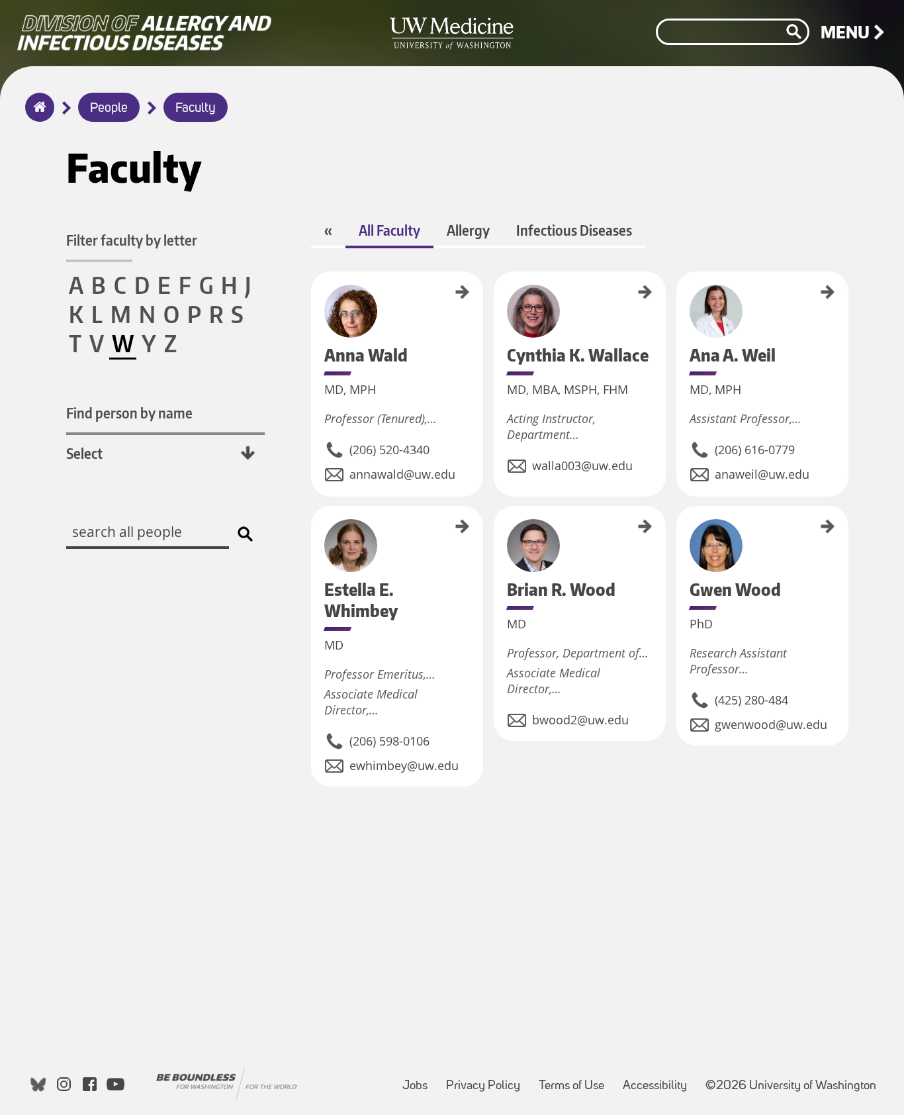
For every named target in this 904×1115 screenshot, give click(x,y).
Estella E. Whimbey (315, 536)
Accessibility (659, 1079)
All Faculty (389, 230)
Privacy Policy (487, 1079)
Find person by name (129, 413)
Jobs (418, 1079)
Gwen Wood (681, 525)
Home (37, 116)
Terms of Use (575, 1079)
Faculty (195, 108)
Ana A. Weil (681, 289)
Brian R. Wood (498, 528)
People (109, 108)
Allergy (468, 230)
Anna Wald (315, 288)
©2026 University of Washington (790, 1086)
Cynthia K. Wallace (498, 300)
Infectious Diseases (574, 230)
